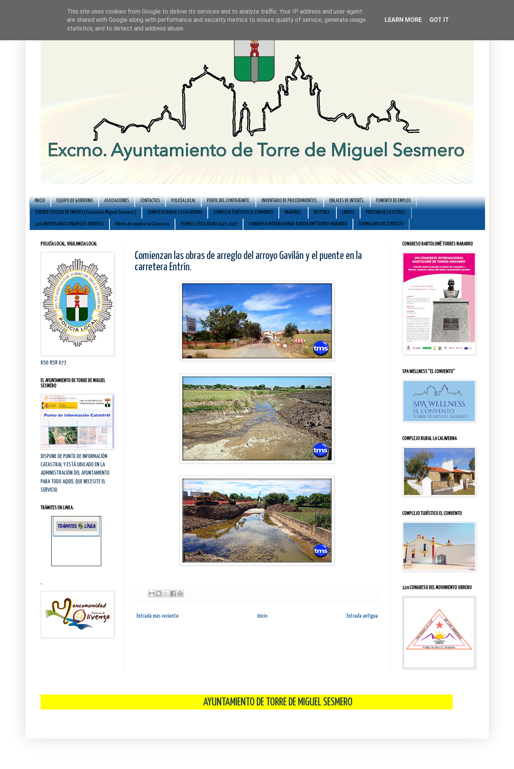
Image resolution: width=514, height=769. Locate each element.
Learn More (403, 19)
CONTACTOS (150, 200)
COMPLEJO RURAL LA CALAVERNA (175, 212)
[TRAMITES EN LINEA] (76, 522)
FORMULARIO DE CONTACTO (381, 224)
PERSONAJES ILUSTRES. (386, 212)
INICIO (40, 200)
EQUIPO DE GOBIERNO (74, 200)
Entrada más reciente (158, 616)
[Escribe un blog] (159, 593)
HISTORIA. (322, 212)
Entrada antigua (362, 616)
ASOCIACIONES (116, 200)
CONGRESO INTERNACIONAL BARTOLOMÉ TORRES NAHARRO (298, 224)
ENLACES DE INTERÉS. (347, 200)
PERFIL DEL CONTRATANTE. (228, 200)
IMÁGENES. (293, 212)
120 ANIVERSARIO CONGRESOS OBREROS (69, 224)
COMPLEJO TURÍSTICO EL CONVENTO (243, 212)
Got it (439, 19)
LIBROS (348, 212)
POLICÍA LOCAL (183, 200)
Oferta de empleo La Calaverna (142, 224)
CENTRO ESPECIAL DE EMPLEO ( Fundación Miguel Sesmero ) (85, 212)
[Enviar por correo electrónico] (151, 593)
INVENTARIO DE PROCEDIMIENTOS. (290, 200)
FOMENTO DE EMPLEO (393, 200)
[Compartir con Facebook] (173, 593)
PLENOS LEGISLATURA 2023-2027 (209, 224)
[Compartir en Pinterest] (180, 593)
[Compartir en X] (166, 593)
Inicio (262, 616)
